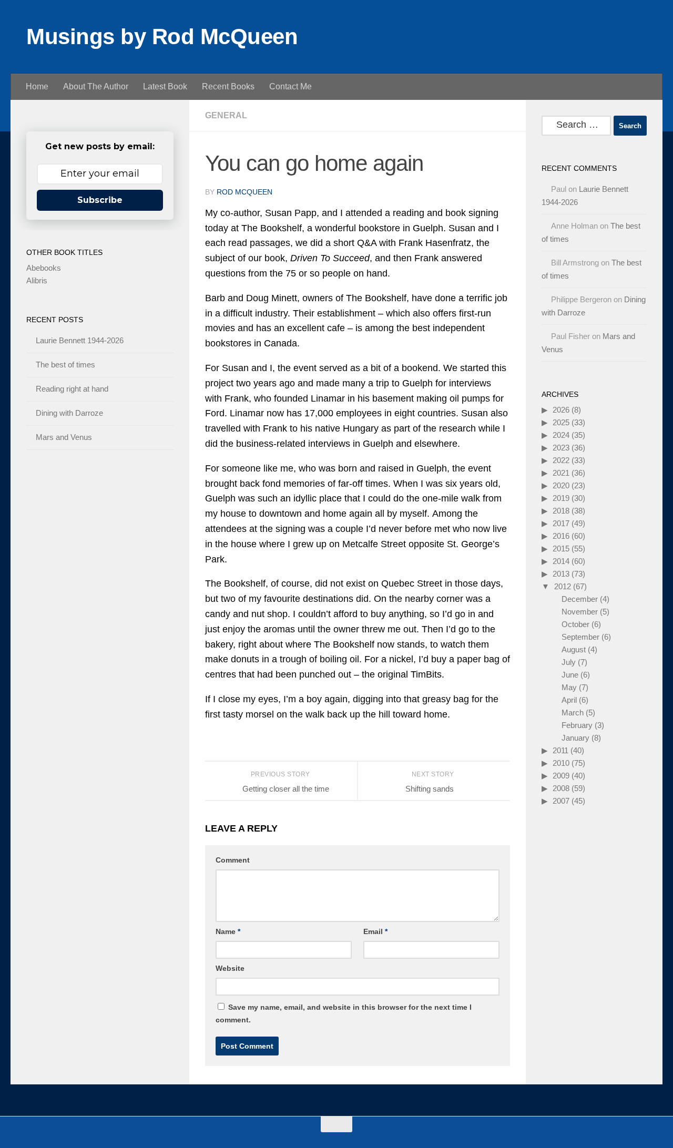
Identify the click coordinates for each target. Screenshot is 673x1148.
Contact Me (290, 86)
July (569, 662)
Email (375, 931)
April (569, 699)
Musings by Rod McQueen (162, 36)
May (569, 687)
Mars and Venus (64, 437)
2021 (561, 472)
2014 (561, 561)
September (580, 636)
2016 (561, 535)
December (580, 598)
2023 (561, 447)
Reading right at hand (72, 388)
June (570, 674)
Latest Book (165, 86)
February (577, 725)
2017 (561, 523)
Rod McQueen (244, 192)
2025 (561, 422)
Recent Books (228, 86)
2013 (561, 573)
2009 (561, 775)
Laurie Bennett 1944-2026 (80, 340)
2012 (562, 586)
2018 (561, 510)
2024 (561, 434)
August (574, 649)
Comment (233, 860)
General (226, 115)
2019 (561, 498)
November (580, 611)
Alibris (36, 280)
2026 (561, 409)
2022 (561, 460)
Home (37, 86)
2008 (561, 788)
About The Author (95, 86)
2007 (561, 800)
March (573, 712)
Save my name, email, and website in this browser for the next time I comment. (344, 1013)
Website (230, 968)
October (575, 624)
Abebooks (43, 267)
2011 (560, 750)
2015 (561, 548)
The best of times (65, 364)
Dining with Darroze (69, 412)
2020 (561, 485)
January (575, 737)
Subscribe (100, 200)
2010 (561, 762)
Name (228, 931)
